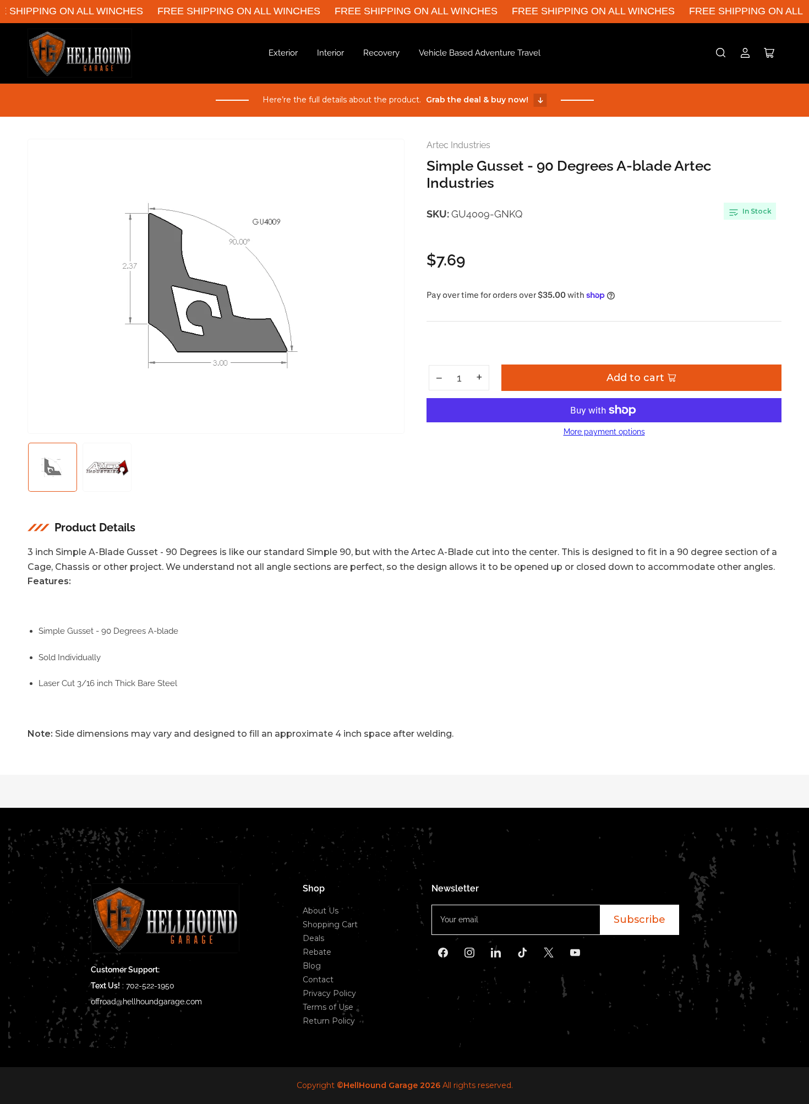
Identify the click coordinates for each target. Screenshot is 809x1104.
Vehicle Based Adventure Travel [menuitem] (479, 53)
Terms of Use (328, 1007)
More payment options (604, 431)
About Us (320, 911)
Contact (318, 980)
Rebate (317, 952)
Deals (313, 938)
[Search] (721, 53)
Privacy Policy (329, 993)
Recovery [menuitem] (381, 53)
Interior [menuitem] (330, 53)
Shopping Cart (330, 924)
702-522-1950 (150, 985)
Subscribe (639, 919)
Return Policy (329, 1021)
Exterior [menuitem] (283, 53)
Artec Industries (458, 145)
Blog (312, 966)
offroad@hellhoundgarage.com (146, 1001)
